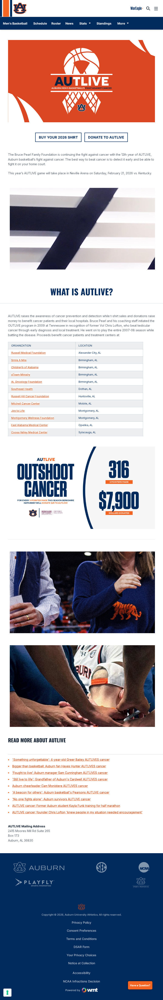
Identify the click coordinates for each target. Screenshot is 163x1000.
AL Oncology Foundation (26, 381)
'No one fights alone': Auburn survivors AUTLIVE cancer (51, 799)
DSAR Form (81, 947)
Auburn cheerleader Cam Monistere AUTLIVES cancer (50, 786)
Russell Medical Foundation (28, 352)
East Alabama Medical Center (29, 425)
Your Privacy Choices (81, 955)
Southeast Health (22, 389)
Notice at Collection (81, 963)
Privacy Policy (81, 922)
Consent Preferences (81, 930)
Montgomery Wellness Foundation (32, 418)
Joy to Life (18, 410)
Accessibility (81, 973)
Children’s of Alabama (24, 367)
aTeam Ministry (20, 374)
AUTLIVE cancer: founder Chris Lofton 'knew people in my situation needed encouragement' (77, 812)
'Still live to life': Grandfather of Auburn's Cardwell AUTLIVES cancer (60, 779)
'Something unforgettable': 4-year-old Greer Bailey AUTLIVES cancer (61, 759)
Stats (83, 23)
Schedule (40, 23)
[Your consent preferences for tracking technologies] (7, 993)
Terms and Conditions (81, 939)
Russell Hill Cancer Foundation (30, 396)
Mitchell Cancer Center (25, 403)
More (121, 23)
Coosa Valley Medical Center (29, 432)
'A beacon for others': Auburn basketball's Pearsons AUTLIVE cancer (60, 792)
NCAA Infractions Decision (81, 981)
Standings (104, 23)
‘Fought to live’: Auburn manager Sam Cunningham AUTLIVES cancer (60, 772)
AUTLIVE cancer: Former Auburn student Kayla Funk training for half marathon (66, 805)
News (69, 23)
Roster (56, 23)
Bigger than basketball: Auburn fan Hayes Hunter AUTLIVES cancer (59, 766)
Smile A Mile (19, 360)
